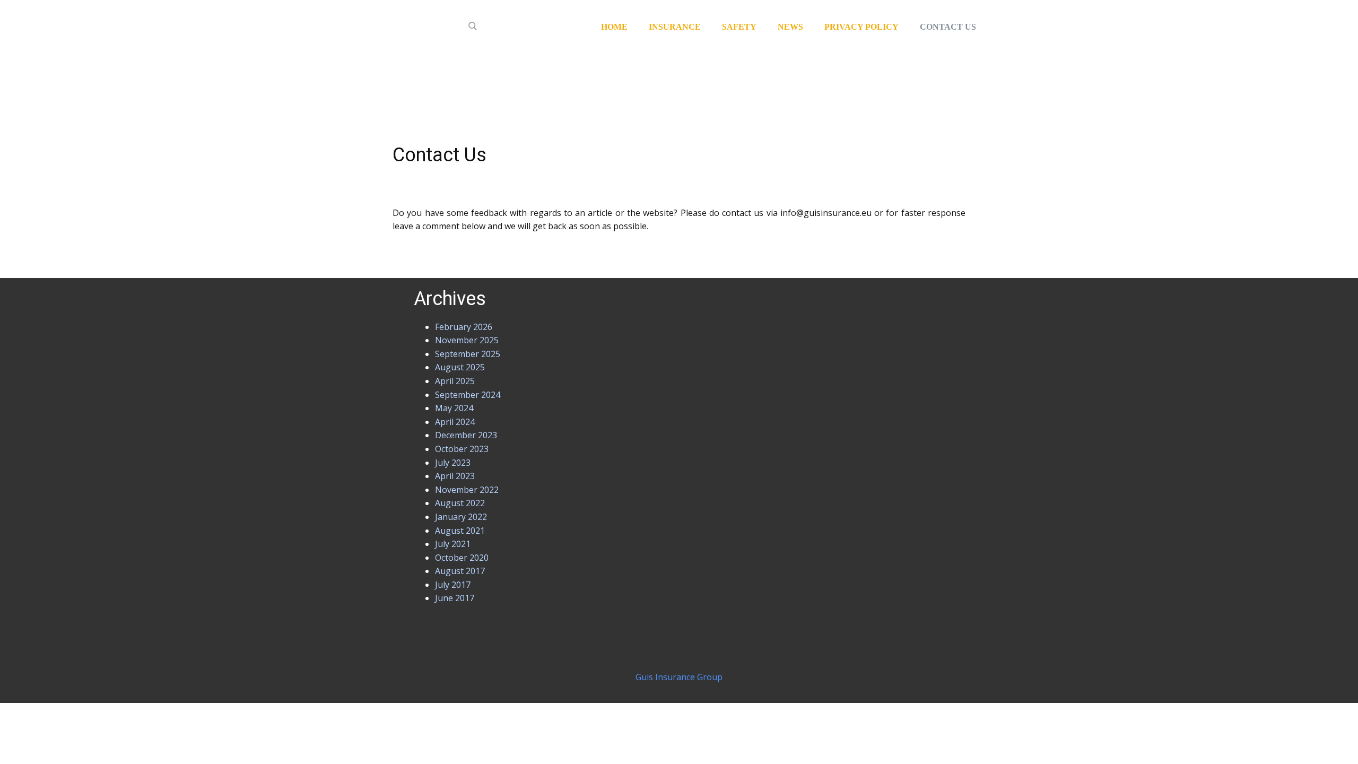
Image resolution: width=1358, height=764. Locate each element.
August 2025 (460, 367)
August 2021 (460, 530)
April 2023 (455, 476)
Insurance (675, 26)
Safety (739, 26)
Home (614, 26)
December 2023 (466, 435)
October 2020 (462, 557)
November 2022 (467, 490)
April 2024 (455, 422)
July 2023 (453, 462)
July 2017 (453, 585)
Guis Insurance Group (679, 677)
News (790, 26)
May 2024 (454, 408)
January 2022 (461, 517)
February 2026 (463, 327)
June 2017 (454, 598)
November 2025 (467, 340)
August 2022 (460, 503)
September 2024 (467, 395)
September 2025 (467, 354)
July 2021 (453, 544)
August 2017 (460, 571)
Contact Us (948, 26)
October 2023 (462, 449)
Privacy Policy (861, 26)
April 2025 (455, 381)
